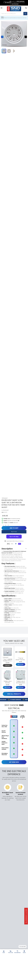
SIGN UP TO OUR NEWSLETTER (26, 916)
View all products (14, 694)
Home (2, 17)
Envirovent (6, 510)
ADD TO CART (14, 528)
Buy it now (14, 531)
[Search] (25, 13)
